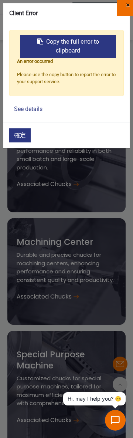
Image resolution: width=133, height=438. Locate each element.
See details (28, 108)
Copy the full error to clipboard (72, 46)
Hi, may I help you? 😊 (94, 398)
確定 (20, 135)
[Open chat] (115, 420)
